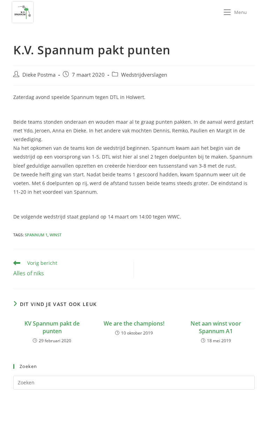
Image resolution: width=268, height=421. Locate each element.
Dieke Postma (38, 74)
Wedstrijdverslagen (144, 74)
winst (55, 234)
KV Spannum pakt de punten (52, 327)
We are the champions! (134, 323)
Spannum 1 (36, 234)
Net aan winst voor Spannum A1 (216, 327)
